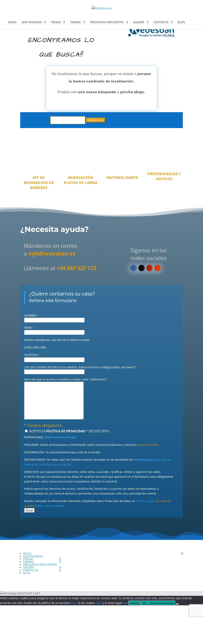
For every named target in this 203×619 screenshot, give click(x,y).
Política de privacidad (161, 603)
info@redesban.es (51, 253)
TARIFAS (75, 22)
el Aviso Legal (145, 501)
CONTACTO (161, 22)
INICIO (12, 22)
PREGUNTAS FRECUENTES (107, 22)
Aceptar (134, 603)
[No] (177, 604)
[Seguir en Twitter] (141, 268)
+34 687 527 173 (76, 268)
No (144, 603)
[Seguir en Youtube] (149, 268)
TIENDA (56, 22)
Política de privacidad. (50, 506)
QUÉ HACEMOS (32, 22)
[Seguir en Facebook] (133, 268)
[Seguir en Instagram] (157, 268)
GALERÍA (138, 22)
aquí (99, 603)
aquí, (73, 603)
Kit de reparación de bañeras (39, 182)
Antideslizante (122, 177)
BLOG (181, 22)
